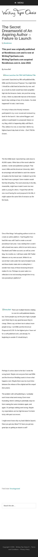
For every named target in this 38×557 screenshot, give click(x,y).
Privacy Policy (25, 549)
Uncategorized (15, 489)
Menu (21, 3)
